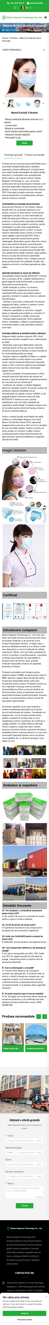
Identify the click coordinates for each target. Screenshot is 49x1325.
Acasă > (5, 38)
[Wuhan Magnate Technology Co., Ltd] (22, 17)
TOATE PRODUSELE (11, 50)
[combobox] (10, 1152)
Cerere (24, 143)
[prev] (4, 103)
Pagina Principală (12, 30)
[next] (43, 103)
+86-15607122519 (17, 3)
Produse (26, 30)
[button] (38, 1016)
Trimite (24, 1205)
